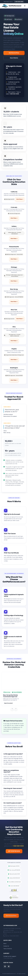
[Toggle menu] (24, 5)
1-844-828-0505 (19, 1)
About (4, 943)
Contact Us (6, 946)
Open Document (8, 703)
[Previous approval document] (12, 708)
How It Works (14, 58)
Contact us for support (9, 956)
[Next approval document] (15, 708)
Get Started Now (14, 53)
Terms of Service (7, 948)
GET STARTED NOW (14, 851)
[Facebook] (4, 966)
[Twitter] (8, 966)
